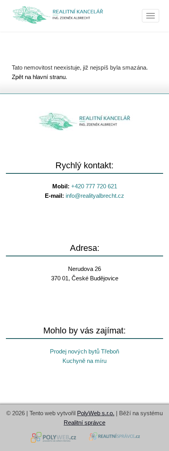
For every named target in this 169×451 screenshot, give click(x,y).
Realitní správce (84, 422)
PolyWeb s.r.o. (95, 413)
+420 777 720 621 (94, 186)
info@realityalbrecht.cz (95, 195)
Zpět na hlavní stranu (39, 77)
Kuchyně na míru (84, 360)
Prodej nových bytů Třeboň (84, 351)
